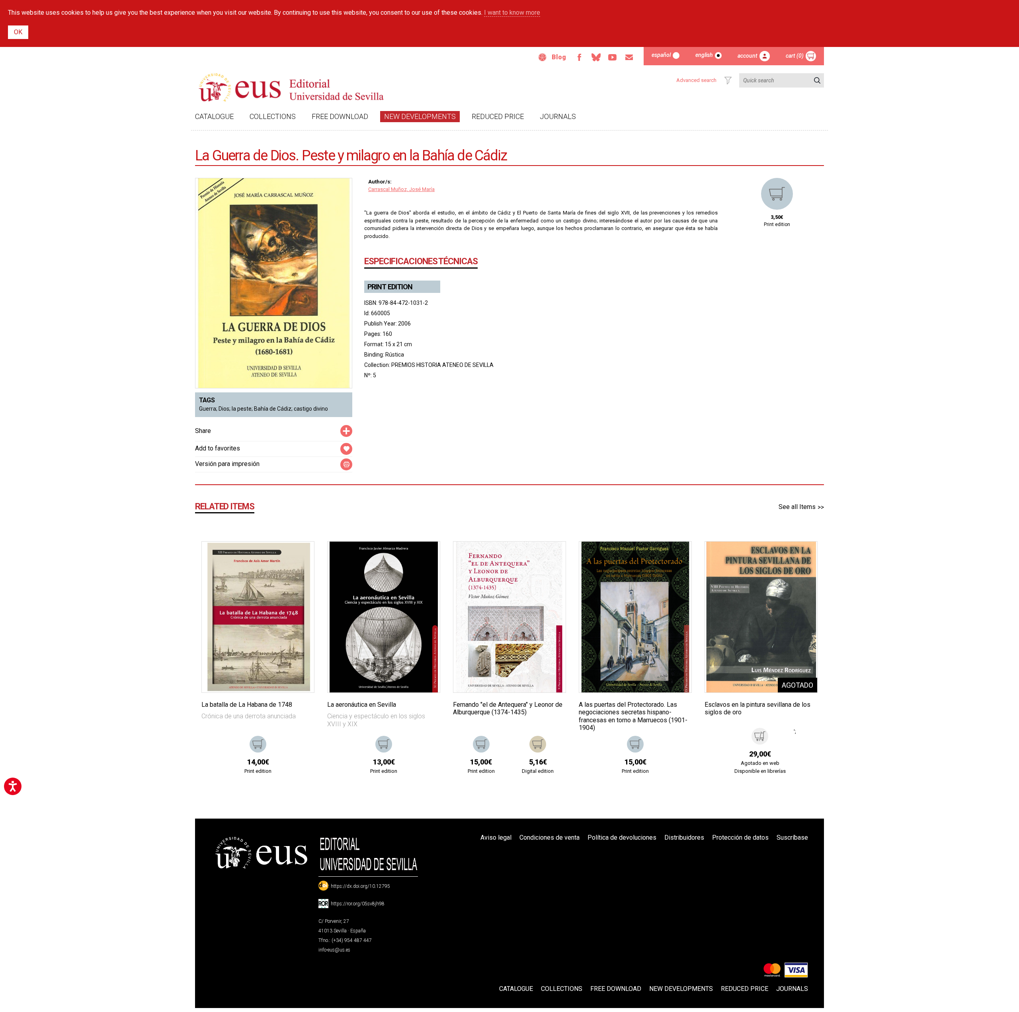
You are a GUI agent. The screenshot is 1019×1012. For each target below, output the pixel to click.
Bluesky (596, 57)
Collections (273, 116)
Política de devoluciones (622, 837)
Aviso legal (495, 837)
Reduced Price (498, 116)
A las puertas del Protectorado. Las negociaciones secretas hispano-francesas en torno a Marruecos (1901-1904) (633, 716)
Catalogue (214, 116)
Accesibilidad (542, 57)
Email (629, 57)
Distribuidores (684, 837)
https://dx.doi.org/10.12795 (360, 886)
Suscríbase (792, 837)
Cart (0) (795, 56)
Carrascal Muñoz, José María (401, 189)
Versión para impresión (227, 464)
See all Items (797, 507)
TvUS (612, 57)
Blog (559, 57)
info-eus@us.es (334, 950)
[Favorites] (298, 557)
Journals (558, 116)
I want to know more (512, 12)
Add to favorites (217, 448)
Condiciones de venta (549, 837)
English (704, 55)
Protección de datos (740, 837)
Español (661, 55)
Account (747, 56)
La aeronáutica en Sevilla (361, 704)
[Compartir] (346, 431)
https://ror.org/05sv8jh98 (358, 904)
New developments (420, 116)
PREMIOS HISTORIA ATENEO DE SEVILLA (442, 365)
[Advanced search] (728, 80)
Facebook (579, 57)
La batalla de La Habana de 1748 (246, 704)
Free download (340, 116)
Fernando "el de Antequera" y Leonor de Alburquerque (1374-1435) (507, 708)
